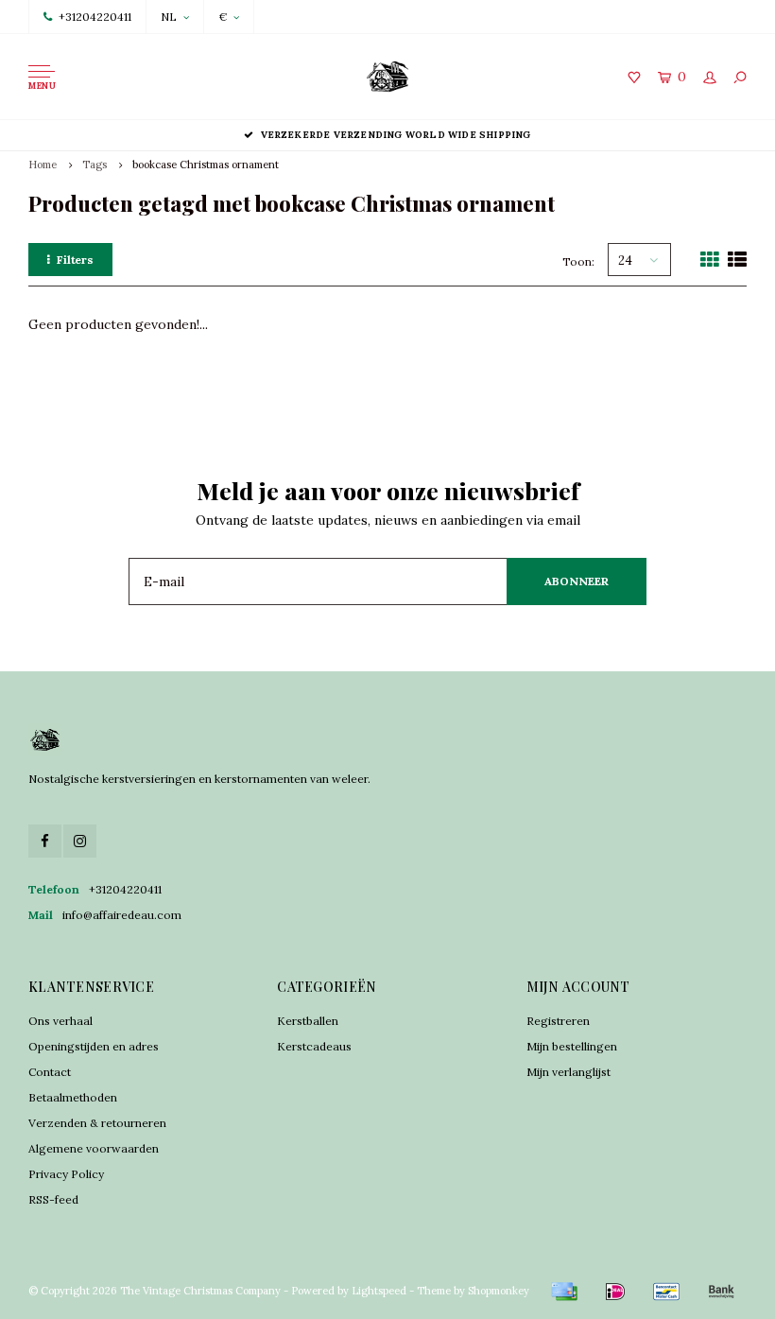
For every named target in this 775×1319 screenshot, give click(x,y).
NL (169, 16)
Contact (49, 1072)
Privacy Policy (66, 1174)
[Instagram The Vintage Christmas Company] (79, 841)
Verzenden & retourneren (97, 1123)
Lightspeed (379, 1290)
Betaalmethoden (72, 1097)
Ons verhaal (60, 1021)
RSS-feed (53, 1199)
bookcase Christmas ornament (205, 164)
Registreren (558, 1021)
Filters (75, 259)
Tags (94, 164)
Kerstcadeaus (314, 1046)
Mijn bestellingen (571, 1046)
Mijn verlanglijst (568, 1072)
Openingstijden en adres (93, 1046)
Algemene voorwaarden (93, 1148)
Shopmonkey (498, 1290)
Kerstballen (307, 1021)
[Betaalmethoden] (564, 1292)
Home (42, 164)
